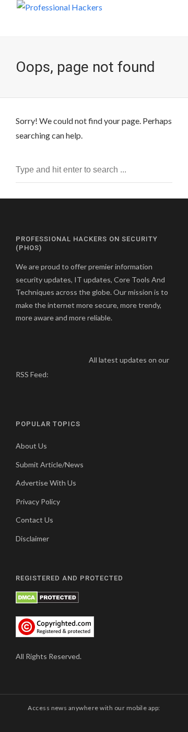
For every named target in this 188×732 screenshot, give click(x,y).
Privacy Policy (38, 501)
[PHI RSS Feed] (57, 374)
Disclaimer (32, 538)
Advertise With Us (46, 482)
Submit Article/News (50, 464)
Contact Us (34, 519)
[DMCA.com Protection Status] (47, 596)
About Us (31, 445)
